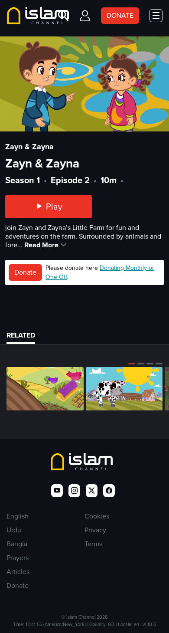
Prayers (17, 558)
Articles (17, 572)
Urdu (13, 530)
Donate (25, 272)
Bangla (16, 544)
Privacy (95, 530)
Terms (93, 544)
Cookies (96, 516)
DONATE (120, 15)
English (17, 516)
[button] (131, 363)
